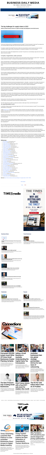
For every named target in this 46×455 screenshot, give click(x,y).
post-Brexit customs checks (5, 120)
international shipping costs (17, 119)
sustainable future (4, 90)
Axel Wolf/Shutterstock (33, 102)
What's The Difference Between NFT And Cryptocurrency (32, 307)
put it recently (34, 106)
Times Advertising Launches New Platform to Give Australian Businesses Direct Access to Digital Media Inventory (6, 439)
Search (35, 400)
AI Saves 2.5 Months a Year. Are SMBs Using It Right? (8, 250)
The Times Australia (42, 400)
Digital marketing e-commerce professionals (14, 400)
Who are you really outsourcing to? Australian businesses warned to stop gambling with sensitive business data (11, 259)
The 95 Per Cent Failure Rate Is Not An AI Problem (37, 385)
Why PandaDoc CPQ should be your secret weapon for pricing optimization (38, 436)
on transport (15, 89)
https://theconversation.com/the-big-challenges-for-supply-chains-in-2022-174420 (17, 177)
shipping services (6, 109)
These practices (10, 125)
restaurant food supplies (25, 49)
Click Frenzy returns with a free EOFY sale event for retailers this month (22, 386)
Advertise (32, 400)
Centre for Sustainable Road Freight (8, 172)
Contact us (2, 400)
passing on (32, 135)
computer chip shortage (9, 48)
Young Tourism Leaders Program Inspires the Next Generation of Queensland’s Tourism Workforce (22, 438)
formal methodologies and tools (33, 95)
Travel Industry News (18, 449)
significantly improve (16, 62)
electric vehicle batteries (15, 49)
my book (13, 84)
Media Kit (38, 400)
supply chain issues (13, 45)
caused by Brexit (8, 78)
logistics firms (36, 57)
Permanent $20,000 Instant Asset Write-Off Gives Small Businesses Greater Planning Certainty (7, 357)
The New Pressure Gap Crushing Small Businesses (7, 385)
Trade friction (35, 44)
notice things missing (20, 136)
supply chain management (19, 61)
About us (6, 400)
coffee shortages (34, 49)
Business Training (2, 451)
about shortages (21, 44)
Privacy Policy (28, 400)
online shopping (25, 73)
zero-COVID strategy (30, 115)
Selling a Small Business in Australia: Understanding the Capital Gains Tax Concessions (22, 358)
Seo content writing (22, 400)
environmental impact (6, 159)
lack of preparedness (4, 121)
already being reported (4, 137)
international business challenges (9, 79)
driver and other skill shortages (35, 73)
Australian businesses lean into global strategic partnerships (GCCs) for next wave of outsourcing (36, 360)
